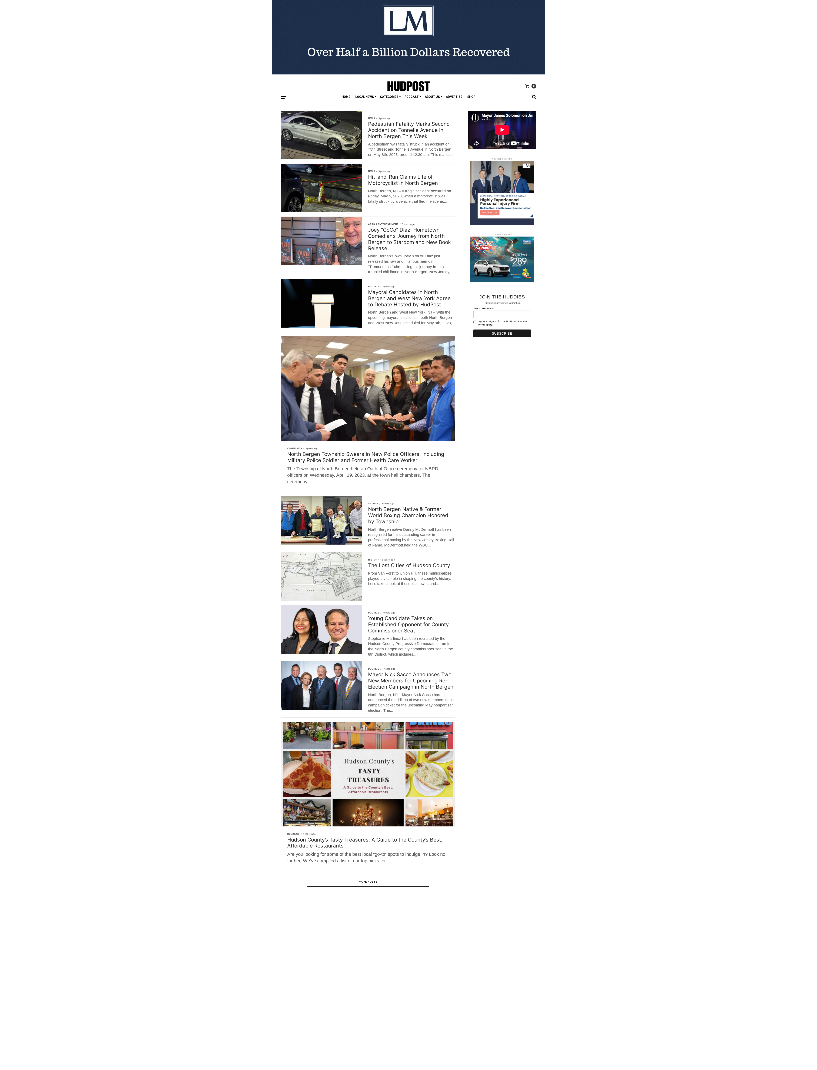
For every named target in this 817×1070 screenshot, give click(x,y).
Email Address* (483, 308)
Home (346, 96)
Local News (364, 96)
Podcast (411, 96)
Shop (471, 96)
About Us (432, 96)
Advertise (454, 96)
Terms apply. (485, 324)
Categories (389, 96)
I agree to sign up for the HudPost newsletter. (503, 323)
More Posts (368, 881)
